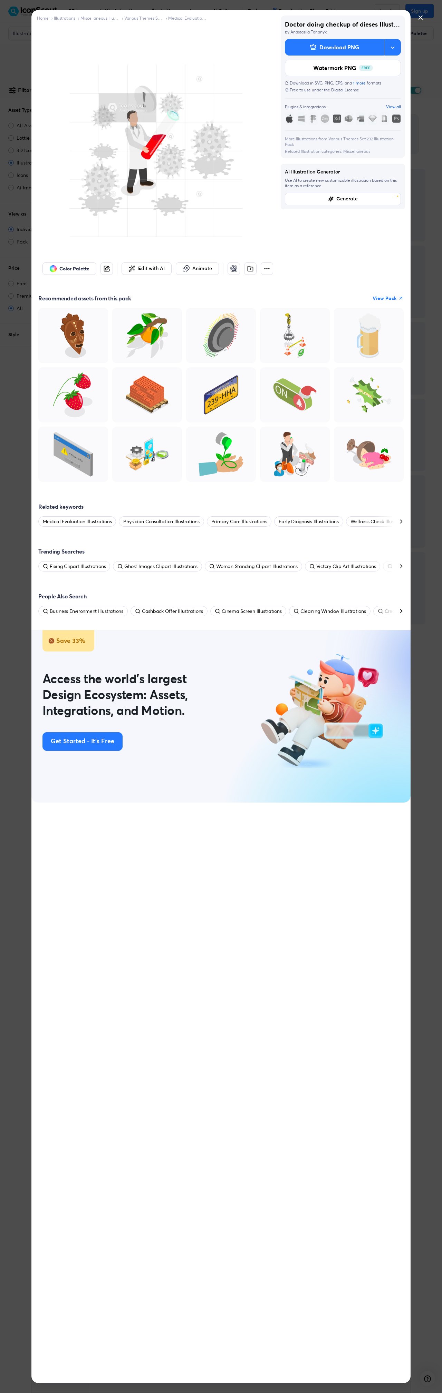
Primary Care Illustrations (239, 521)
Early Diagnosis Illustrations (308, 521)
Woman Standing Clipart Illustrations (256, 566)
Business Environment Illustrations (86, 611)
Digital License (345, 89)
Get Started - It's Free (82, 741)
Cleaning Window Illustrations (333, 611)
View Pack (385, 298)
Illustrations (64, 18)
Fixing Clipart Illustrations (78, 566)
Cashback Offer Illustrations (172, 611)
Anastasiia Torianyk (308, 31)
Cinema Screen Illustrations (252, 611)
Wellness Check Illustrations (380, 521)
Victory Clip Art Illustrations (346, 566)
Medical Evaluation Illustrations (187, 18)
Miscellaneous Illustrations (99, 18)
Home (43, 18)
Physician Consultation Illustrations (161, 521)
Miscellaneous (356, 151)
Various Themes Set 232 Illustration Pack (143, 18)
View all (393, 106)
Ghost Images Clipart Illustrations (161, 566)
